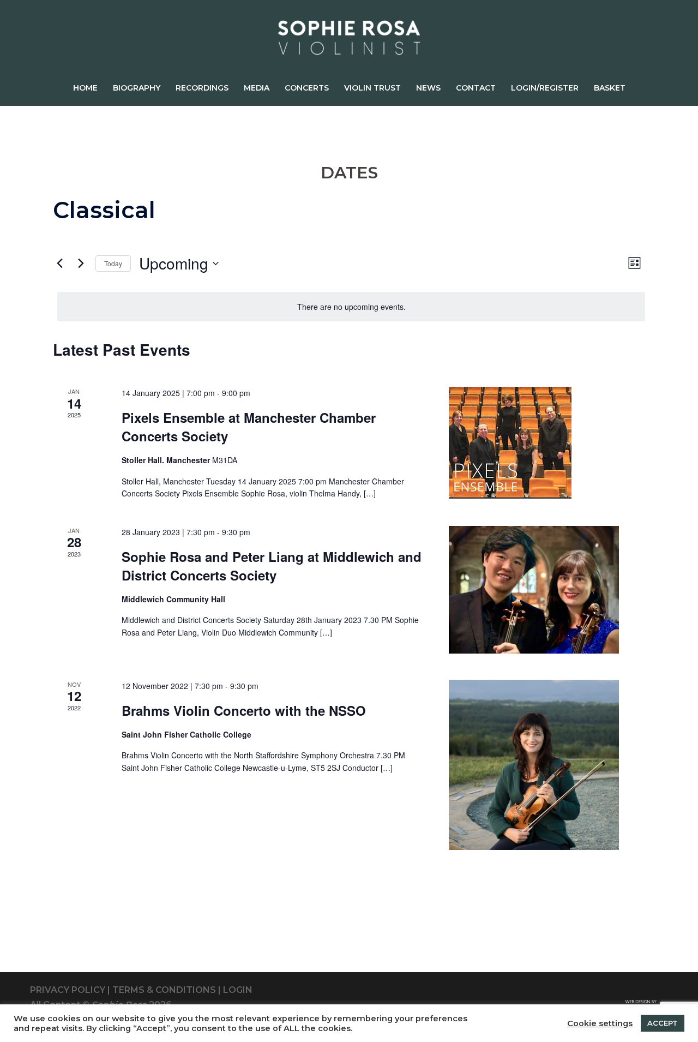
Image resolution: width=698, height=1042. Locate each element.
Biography (136, 88)
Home (85, 88)
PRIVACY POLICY (67, 990)
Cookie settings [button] (600, 1023)
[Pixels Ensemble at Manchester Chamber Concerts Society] (534, 443)
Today (113, 263)
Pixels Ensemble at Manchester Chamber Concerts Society (249, 426)
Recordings (202, 88)
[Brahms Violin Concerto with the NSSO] (534, 765)
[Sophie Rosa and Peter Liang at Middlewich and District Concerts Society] (534, 590)
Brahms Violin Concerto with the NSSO (244, 710)
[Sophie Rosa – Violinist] (349, 41)
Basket (609, 88)
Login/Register (545, 88)
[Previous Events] (59, 263)
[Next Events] (80, 263)
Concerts (307, 88)
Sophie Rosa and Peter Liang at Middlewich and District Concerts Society (272, 565)
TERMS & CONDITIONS (164, 990)
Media (256, 88)
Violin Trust (372, 88)
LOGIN (237, 990)
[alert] (351, 307)
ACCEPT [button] (662, 1023)
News (428, 88)
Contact (476, 88)
